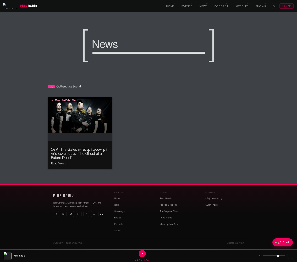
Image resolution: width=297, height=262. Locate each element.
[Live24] (101, 214)
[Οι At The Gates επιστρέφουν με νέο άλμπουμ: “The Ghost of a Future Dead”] (80, 114)
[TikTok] (71, 214)
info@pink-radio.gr (213, 198)
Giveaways (119, 211)
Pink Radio (63, 195)
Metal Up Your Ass (169, 224)
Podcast (221, 6)
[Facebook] (56, 214)
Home (170, 6)
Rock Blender (166, 198)
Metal (58, 100)
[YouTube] (79, 214)
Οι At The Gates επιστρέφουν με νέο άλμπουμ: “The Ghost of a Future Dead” (79, 153)
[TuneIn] (94, 214)
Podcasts (118, 224)
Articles (242, 6)
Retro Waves (166, 217)
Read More (58, 163)
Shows (261, 6)
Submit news (211, 204)
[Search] (274, 6)
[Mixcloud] (86, 214)
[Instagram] (64, 214)
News (204, 6)
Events (187, 6)
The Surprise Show (169, 211)
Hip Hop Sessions (168, 204)
